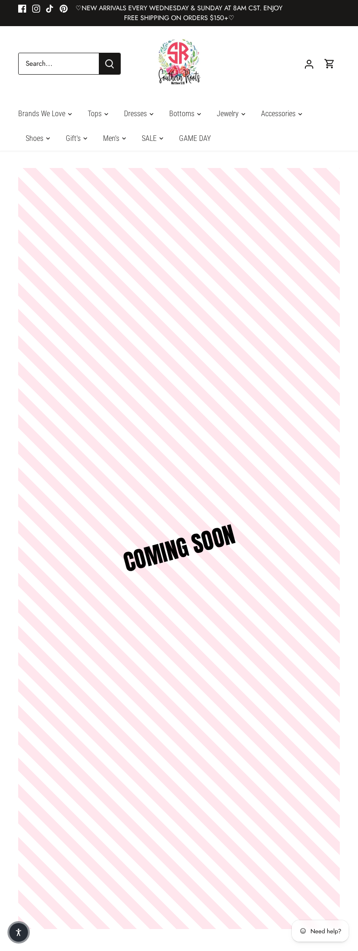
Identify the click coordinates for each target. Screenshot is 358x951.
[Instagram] (36, 8)
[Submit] (109, 63)
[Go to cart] (329, 64)
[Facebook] (22, 8)
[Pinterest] (64, 8)
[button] (18, 932)
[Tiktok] (50, 8)
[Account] (309, 64)
